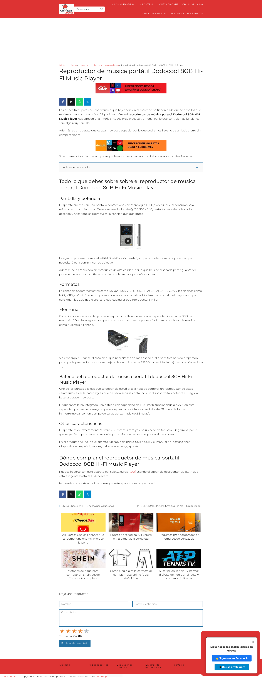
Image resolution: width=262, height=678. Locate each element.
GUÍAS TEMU (147, 4)
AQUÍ (132, 471)
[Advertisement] (131, 41)
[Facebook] (62, 102)
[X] (71, 102)
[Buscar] (102, 9)
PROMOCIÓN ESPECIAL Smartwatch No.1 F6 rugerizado (168, 505)
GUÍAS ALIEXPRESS (122, 4)
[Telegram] (87, 102)
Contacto (179, 664)
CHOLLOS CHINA (192, 4)
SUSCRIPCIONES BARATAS (187, 13)
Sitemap (102, 676)
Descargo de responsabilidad (153, 666)
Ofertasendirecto (10, 676)
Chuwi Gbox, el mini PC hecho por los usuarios (88, 505)
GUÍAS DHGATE (168, 4)
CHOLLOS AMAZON (154, 13)
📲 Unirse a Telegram (231, 667)
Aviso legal (65, 664)
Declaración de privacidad (124, 666)
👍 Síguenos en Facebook (231, 658)
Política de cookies (98, 664)
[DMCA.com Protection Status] (115, 676)
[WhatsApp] (79, 102)
